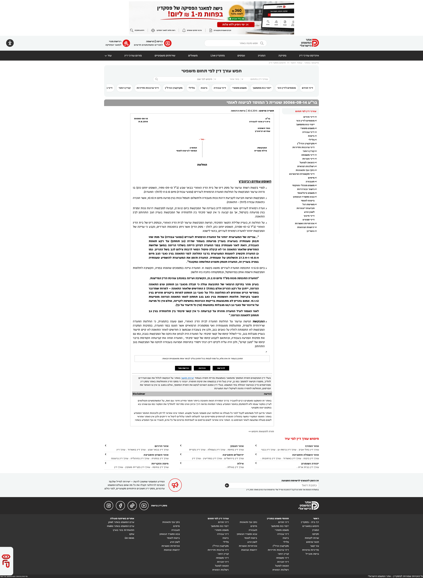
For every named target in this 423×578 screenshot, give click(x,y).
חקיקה (315, 534)
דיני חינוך (309, 216)
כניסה (159, 41)
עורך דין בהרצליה (140, 458)
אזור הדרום (162, 446)
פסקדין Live (218, 56)
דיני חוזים (307, 88)
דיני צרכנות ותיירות (148, 88)
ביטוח (204, 88)
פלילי (192, 88)
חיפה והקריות (160, 463)
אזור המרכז (312, 446)
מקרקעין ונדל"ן (173, 88)
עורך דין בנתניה (160, 458)
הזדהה (202, 368)
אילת (240, 463)
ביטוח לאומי (308, 200)
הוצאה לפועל (307, 162)
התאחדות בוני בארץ (123, 530)
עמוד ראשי (296, 63)
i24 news (129, 538)
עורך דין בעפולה (216, 449)
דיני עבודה (220, 88)
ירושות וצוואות (306, 227)
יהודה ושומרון (310, 463)
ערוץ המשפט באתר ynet (121, 522)
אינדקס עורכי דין (309, 56)
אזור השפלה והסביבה (305, 455)
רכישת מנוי (115, 41)
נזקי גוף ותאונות (305, 170)
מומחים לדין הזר (286, 88)
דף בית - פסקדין (310, 522)
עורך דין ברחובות (271, 458)
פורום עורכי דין (133, 56)
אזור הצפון (237, 446)
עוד (108, 56)
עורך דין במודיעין (212, 458)
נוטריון (311, 231)
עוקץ (131, 534)
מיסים (311, 178)
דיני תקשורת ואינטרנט (302, 174)
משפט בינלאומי (306, 193)
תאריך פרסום (266, 111)
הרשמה (150, 41)
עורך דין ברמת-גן (287, 449)
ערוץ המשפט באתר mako (120, 526)
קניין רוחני (125, 88)
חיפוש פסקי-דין (277, 63)
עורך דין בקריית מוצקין (137, 467)
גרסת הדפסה (238, 111)
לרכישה (221, 368)
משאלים (193, 56)
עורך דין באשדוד (292, 458)
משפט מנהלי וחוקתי (303, 185)
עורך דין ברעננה (119, 458)
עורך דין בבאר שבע (158, 449)
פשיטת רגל (308, 204)
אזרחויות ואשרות (305, 223)
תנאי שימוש (312, 542)
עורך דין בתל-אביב (309, 449)
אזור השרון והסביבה (156, 455)
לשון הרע (309, 212)
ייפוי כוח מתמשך (262, 88)
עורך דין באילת (235, 467)
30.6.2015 (252, 111)
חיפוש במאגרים (310, 526)
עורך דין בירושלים (234, 458)
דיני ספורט (309, 219)
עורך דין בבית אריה (308, 467)
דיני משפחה (308, 155)
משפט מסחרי (239, 88)
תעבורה (310, 181)
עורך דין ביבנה (311, 458)
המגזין (262, 56)
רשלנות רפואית (306, 166)
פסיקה (282, 56)
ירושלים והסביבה (233, 455)
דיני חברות (308, 159)
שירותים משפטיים (165, 56)
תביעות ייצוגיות (306, 208)
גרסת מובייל (312, 554)
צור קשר (314, 546)
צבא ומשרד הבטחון (304, 197)
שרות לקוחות (312, 538)
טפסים (241, 56)
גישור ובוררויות (306, 189)
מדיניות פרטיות (310, 550)
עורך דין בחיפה (236, 449)
